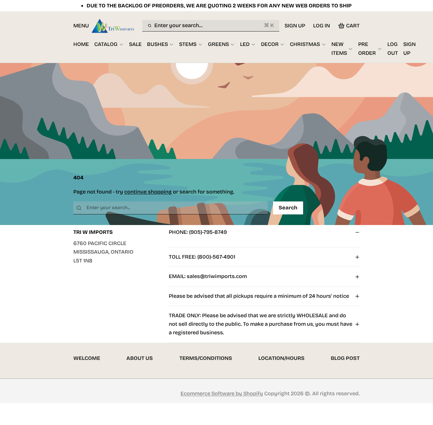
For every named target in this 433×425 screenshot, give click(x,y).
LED (244, 44)
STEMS (187, 44)
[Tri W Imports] (116, 25)
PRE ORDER (367, 48)
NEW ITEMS (339, 48)
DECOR (270, 44)
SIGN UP (295, 25)
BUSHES (157, 44)
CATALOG (106, 44)
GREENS (218, 44)
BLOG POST (345, 358)
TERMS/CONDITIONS (205, 358)
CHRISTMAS (305, 44)
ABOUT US (139, 358)
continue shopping (148, 191)
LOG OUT (392, 48)
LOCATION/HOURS (281, 358)
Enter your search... (214, 25)
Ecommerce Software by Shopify (222, 393)
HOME (81, 44)
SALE (135, 44)
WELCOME (86, 358)
